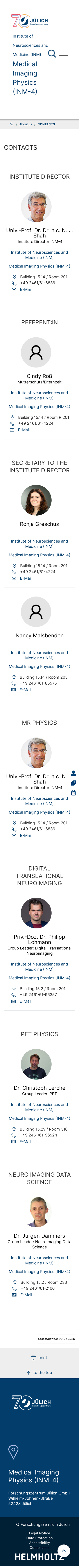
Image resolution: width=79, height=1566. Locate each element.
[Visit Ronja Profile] (36, 514)
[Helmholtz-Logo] (39, 1558)
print (42, 1357)
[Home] (12, 124)
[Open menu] (63, 53)
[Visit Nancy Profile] (36, 626)
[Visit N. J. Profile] (36, 220)
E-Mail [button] (26, 289)
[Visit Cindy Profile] (36, 366)
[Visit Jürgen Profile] (36, 1226)
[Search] (52, 54)
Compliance (39, 1547)
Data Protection (39, 1538)
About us (25, 124)
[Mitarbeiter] (73, 773)
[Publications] (73, 783)
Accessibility (39, 1543)
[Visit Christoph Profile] (36, 1078)
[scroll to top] (63, 1550)
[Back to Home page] (32, 21)
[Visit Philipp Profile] (36, 927)
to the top (42, 1372)
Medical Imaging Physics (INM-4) (25, 77)
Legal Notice (39, 1533)
